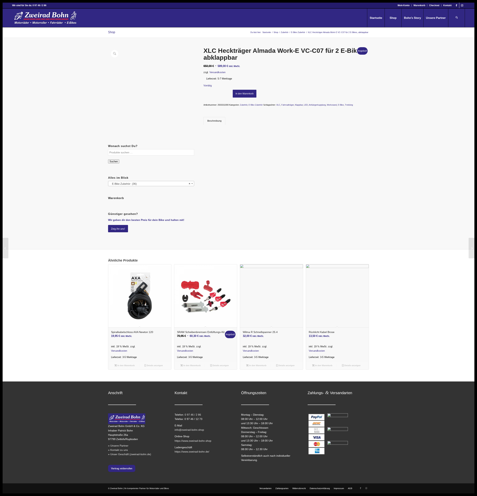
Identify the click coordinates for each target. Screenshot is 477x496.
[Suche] (456, 18)
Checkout (434, 5)
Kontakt (447, 5)
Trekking (349, 105)
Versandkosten (217, 72)
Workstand (332, 105)
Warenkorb (419, 5)
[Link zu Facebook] (456, 5)
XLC (278, 105)
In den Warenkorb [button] (126, 365)
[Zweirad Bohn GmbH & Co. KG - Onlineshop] (44, 18)
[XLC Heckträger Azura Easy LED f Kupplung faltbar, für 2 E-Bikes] (5, 248)
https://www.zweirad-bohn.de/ (192, 451)
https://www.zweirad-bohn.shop (193, 440)
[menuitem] (404, 5)
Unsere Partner (119, 445)
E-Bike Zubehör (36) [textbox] (150, 183)
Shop (111, 32)
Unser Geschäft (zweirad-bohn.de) (130, 454)
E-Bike (341, 105)
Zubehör (243, 105)
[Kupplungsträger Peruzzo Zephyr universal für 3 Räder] (471, 248)
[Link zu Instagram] (462, 5)
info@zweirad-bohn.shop (189, 429)
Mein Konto (404, 5)
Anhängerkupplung (317, 105)
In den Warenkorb (245, 93)
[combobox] (151, 183)
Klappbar (299, 105)
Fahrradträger (287, 105)
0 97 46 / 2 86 (193, 414)
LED (306, 105)
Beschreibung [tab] (214, 121)
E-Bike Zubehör (256, 105)
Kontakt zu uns (119, 449)
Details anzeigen (154, 365)
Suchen (114, 161)
